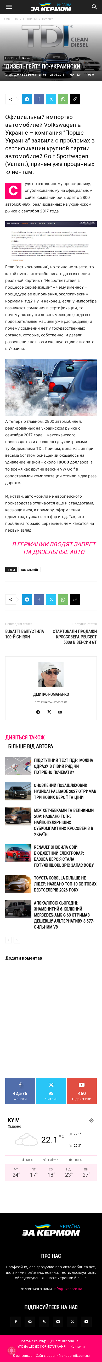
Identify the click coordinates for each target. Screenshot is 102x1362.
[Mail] (30, 1322)
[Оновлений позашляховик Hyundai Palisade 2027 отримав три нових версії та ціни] (18, 791)
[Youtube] (62, 712)
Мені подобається (20, 1082)
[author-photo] (51, 687)
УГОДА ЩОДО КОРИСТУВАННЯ (42, 1346)
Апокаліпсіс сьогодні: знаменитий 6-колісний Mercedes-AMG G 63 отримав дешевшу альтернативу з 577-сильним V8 (64, 915)
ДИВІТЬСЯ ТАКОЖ (25, 737)
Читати (51, 1080)
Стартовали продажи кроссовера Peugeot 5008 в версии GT (75, 637)
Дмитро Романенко (30, 74)
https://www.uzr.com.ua (51, 702)
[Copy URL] (75, 99)
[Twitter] (51, 99)
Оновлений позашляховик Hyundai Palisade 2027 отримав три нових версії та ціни (65, 791)
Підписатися (82, 1080)
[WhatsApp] (63, 99)
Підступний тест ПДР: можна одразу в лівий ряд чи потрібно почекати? (63, 766)
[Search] (94, 7)
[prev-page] (8, 940)
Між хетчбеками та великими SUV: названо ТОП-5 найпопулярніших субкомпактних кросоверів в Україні (64, 822)
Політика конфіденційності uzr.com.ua (49, 1341)
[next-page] (17, 940)
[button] (9, 7)
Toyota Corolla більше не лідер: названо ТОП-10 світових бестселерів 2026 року (65, 884)
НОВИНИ (30, 19)
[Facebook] (39, 99)
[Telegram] (27, 99)
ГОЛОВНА (10, 19)
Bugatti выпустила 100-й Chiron (24, 634)
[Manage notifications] (11, 1350)
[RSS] (44, 1322)
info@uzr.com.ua (68, 1288)
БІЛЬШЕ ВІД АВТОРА (30, 746)
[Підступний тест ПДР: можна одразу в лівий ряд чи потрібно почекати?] (18, 766)
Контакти (78, 1346)
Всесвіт (47, 19)
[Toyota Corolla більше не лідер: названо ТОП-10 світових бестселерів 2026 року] (18, 884)
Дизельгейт (29, 570)
